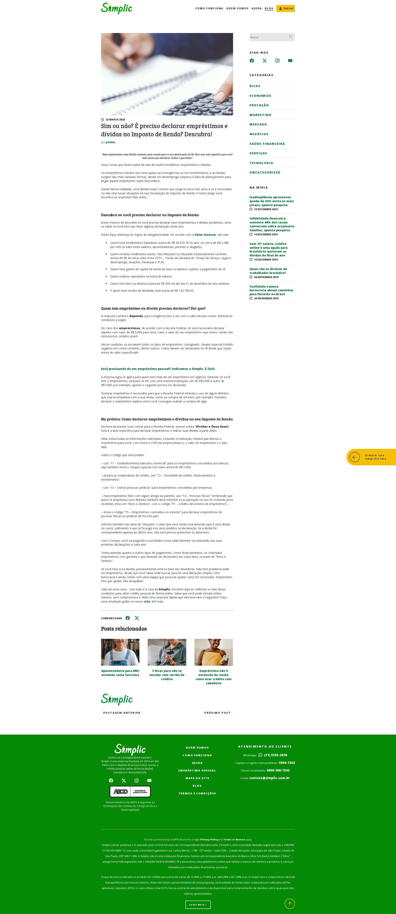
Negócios (259, 134)
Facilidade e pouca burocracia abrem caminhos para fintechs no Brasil (271, 290)
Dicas (255, 86)
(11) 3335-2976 (275, 755)
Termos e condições (197, 793)
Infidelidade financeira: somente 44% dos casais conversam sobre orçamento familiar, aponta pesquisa (272, 224)
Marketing (261, 115)
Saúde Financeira (267, 144)
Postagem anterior (122, 713)
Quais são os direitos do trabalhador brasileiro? (268, 271)
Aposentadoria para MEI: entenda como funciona (120, 673)
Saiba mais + (198, 904)
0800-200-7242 (278, 770)
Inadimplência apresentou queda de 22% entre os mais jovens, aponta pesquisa (272, 201)
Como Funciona (209, 8)
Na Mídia (259, 187)
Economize (260, 96)
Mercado (258, 124)
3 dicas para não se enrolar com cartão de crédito (167, 675)
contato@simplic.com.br (269, 778)
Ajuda (257, 8)
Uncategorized (265, 172)
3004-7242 (287, 763)
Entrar (288, 8)
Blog (269, 8)
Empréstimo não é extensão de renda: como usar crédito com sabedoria (214, 677)
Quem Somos (237, 8)
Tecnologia (261, 163)
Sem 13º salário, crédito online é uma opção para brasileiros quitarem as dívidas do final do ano (269, 249)
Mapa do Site (197, 778)
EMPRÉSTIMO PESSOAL (197, 770)
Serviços (258, 153)
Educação (259, 105)
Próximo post (217, 713)
